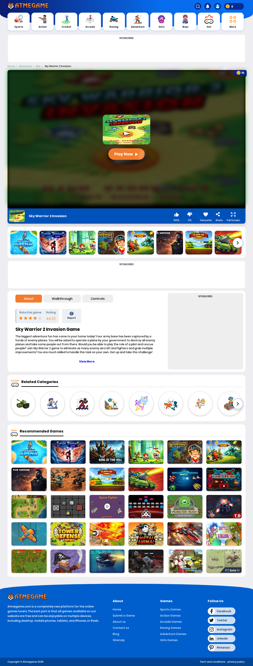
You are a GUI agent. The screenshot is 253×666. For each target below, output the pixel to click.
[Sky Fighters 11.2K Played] (107, 534)
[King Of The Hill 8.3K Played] (107, 452)
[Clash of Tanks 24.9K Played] (145, 479)
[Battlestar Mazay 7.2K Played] (68, 561)
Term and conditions (213, 661)
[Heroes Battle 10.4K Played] (145, 452)
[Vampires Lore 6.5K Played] (145, 561)
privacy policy (236, 661)
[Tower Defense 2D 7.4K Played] (28, 506)
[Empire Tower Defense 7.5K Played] (68, 534)
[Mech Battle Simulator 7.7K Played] (68, 479)
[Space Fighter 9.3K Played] (107, 506)
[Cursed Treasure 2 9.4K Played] (184, 452)
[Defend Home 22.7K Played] (223, 452)
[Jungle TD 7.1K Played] (107, 561)
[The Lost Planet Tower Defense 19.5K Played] (223, 506)
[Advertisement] (126, 50)
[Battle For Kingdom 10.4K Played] (223, 534)
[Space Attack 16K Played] (184, 534)
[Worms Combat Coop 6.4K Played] (28, 561)
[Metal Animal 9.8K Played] (145, 534)
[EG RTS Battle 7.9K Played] (223, 561)
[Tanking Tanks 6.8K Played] (68, 506)
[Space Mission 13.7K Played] (184, 479)
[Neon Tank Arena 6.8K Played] (223, 479)
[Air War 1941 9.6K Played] (28, 534)
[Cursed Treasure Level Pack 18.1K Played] (68, 452)
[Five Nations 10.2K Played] (28, 479)
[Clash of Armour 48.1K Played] (107, 479)
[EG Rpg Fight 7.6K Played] (184, 561)
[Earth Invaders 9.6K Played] (145, 506)
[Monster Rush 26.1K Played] (184, 506)
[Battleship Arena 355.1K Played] (28, 452)
